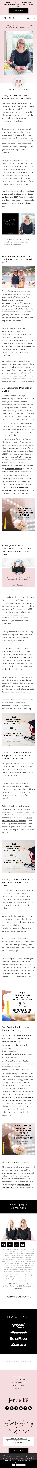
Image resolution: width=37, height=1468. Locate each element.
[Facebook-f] (7, 1408)
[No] (34, 1461)
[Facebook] (3, 1244)
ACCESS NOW (18, 11)
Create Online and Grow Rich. (22, 1281)
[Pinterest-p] (16, 1408)
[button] (28, 18)
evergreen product (13, 469)
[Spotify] (30, 1408)
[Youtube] (22, 1244)
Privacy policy (20, 1465)
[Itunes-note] (25, 1408)
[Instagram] (10, 1244)
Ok (13, 1465)
